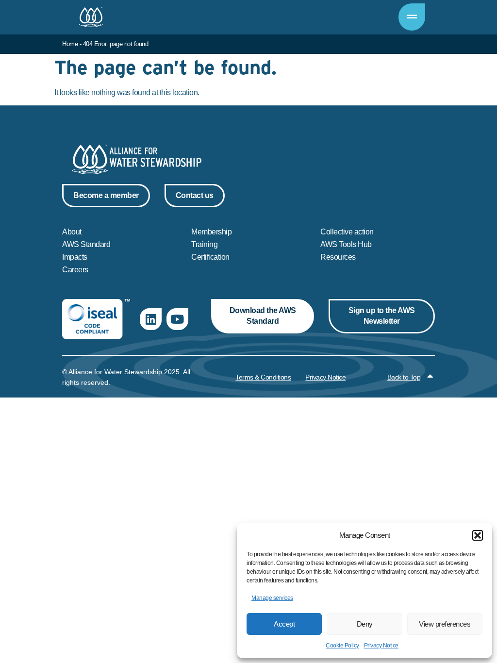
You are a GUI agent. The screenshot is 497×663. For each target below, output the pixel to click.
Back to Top (404, 377)
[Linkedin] (151, 319)
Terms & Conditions (263, 377)
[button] (477, 535)
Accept (284, 624)
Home (70, 44)
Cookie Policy (342, 645)
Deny (365, 624)
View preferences (444, 624)
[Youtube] (177, 319)
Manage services (272, 598)
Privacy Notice (381, 645)
